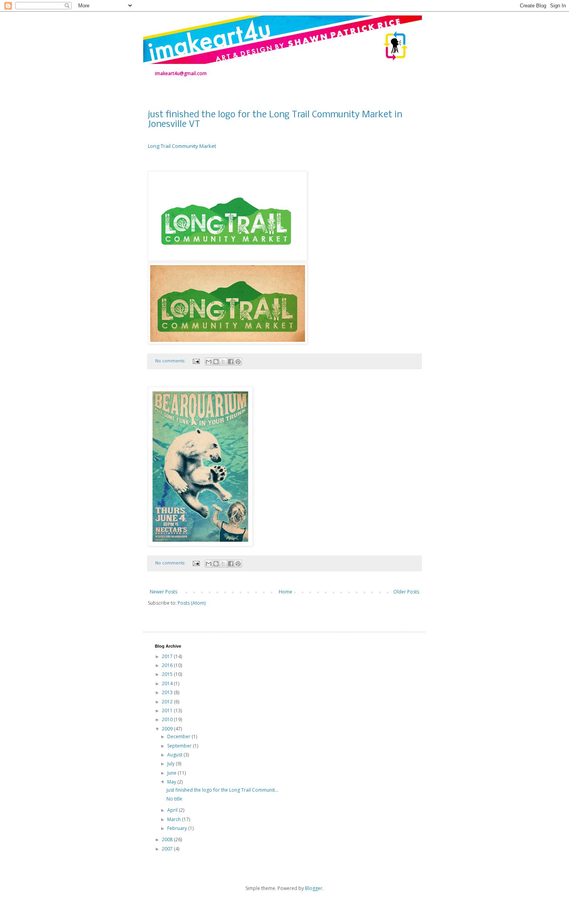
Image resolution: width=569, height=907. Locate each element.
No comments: (171, 360)
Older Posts (406, 591)
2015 (168, 674)
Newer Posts (163, 591)
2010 (168, 719)
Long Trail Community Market (182, 145)
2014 (168, 683)
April (173, 810)
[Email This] (209, 361)
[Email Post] (196, 360)
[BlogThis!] (216, 361)
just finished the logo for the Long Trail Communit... (222, 790)
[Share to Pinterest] (238, 361)
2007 (168, 848)
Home (285, 591)
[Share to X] (223, 361)
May (172, 781)
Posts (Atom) (192, 603)
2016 (168, 665)
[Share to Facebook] (231, 361)
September (180, 745)
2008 (168, 839)
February (177, 828)
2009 (168, 728)
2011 (168, 710)
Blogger (313, 888)
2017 (168, 656)
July (171, 763)
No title (174, 799)
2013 (168, 692)
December (179, 736)
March (174, 819)
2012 (168, 701)
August (175, 754)
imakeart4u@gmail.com (181, 73)
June (172, 773)
